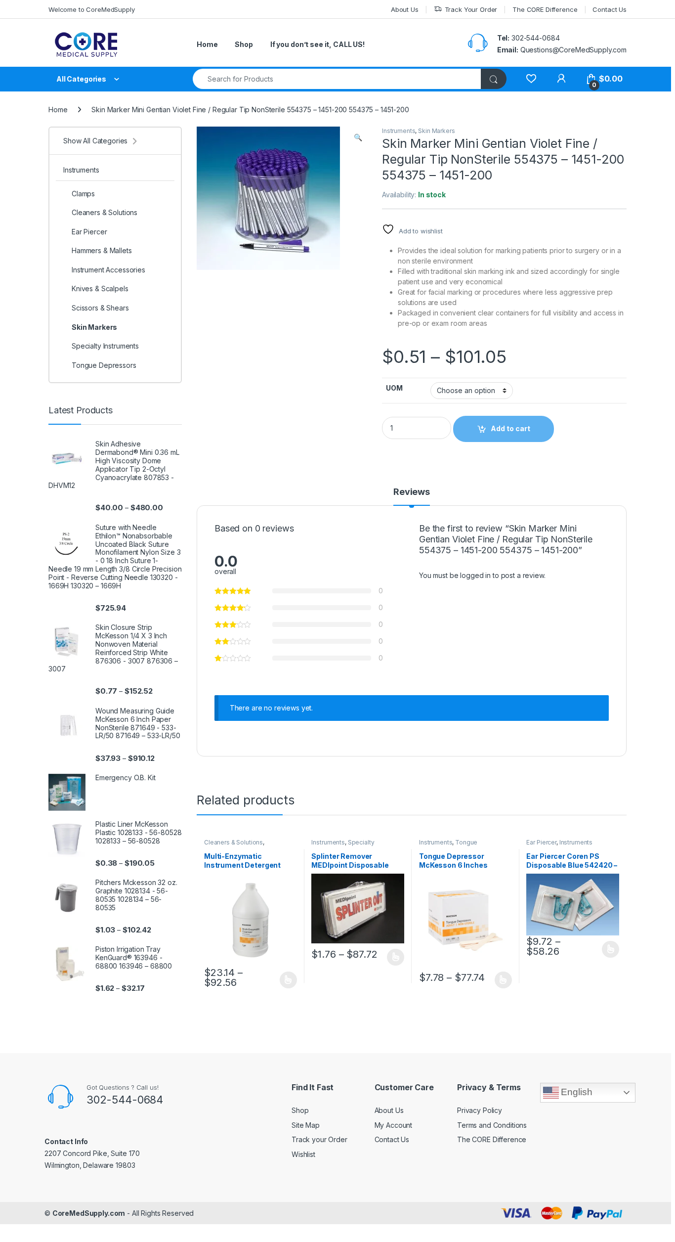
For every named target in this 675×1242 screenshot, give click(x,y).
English (575, 1092)
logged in (475, 575)
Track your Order (319, 1139)
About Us (405, 9)
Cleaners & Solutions (233, 842)
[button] (358, 137)
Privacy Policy (479, 1110)
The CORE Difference (544, 9)
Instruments (398, 130)
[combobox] (337, 79)
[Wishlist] (531, 79)
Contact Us (609, 9)
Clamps (83, 193)
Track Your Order (471, 9)
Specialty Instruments (342, 845)
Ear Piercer (541, 842)
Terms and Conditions (492, 1125)
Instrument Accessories (108, 270)
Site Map (306, 1125)
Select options (285, 980)
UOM (394, 388)
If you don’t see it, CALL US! (317, 44)
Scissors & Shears (100, 308)
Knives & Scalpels (100, 288)
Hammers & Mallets (102, 250)
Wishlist (303, 1154)
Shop (244, 44)
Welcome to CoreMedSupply (91, 9)
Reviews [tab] (411, 492)
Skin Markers (436, 130)
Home (207, 44)
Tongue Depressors (448, 845)
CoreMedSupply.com (89, 1213)
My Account (394, 1125)
